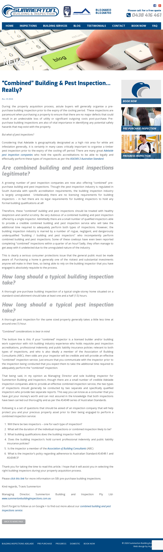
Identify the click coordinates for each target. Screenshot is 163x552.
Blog (77, 26)
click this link (17, 478)
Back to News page (13, 521)
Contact (118, 26)
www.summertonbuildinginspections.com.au (26, 498)
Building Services (55, 26)
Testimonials (96, 26)
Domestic (75, 543)
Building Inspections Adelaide (18, 543)
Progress (61, 543)
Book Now (138, 26)
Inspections (28, 26)
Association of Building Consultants (66, 448)
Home (9, 26)
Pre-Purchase (44, 543)
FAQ (154, 26)
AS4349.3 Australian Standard (86, 158)
